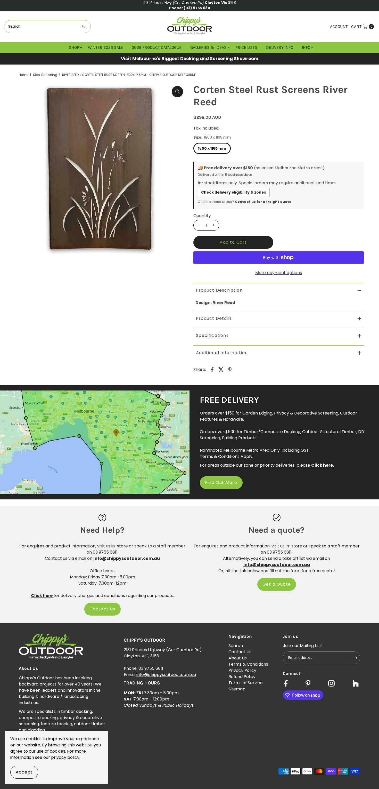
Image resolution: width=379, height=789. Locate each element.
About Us (237, 658)
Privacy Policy (242, 670)
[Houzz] (355, 684)
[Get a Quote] (277, 517)
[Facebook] (286, 684)
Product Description (219, 290)
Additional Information (222, 353)
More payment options (278, 273)
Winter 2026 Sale (105, 47)
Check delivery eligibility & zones (233, 192)
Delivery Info (279, 47)
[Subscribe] (353, 657)
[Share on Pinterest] (230, 369)
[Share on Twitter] (221, 369)
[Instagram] (331, 684)
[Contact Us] (102, 517)
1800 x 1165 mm (212, 148)
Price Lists (246, 47)
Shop (74, 47)
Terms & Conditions (248, 664)
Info (306, 47)
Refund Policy (242, 677)
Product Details (214, 318)
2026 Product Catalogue (157, 47)
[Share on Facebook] (212, 369)
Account (339, 26)
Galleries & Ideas (208, 47)
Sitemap (236, 689)
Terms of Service (245, 683)
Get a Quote (276, 584)
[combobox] (47, 26)
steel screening (45, 75)
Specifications (212, 335)
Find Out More (221, 482)
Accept (24, 772)
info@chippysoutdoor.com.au (166, 675)
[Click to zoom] (177, 91)
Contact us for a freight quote (263, 201)
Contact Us (102, 609)
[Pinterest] (308, 684)
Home (23, 75)
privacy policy (65, 757)
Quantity (202, 216)
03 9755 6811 (150, 668)
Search (235, 646)
